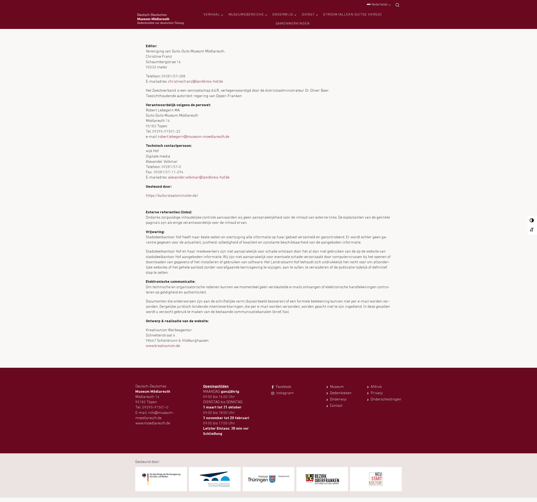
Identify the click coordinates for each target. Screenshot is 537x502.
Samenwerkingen (293, 23)
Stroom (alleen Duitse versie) (352, 14)
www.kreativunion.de (163, 346)
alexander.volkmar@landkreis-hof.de (198, 178)
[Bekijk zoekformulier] (397, 5)
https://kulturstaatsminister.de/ (172, 196)
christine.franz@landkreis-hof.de (195, 82)
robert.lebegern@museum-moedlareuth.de (193, 137)
